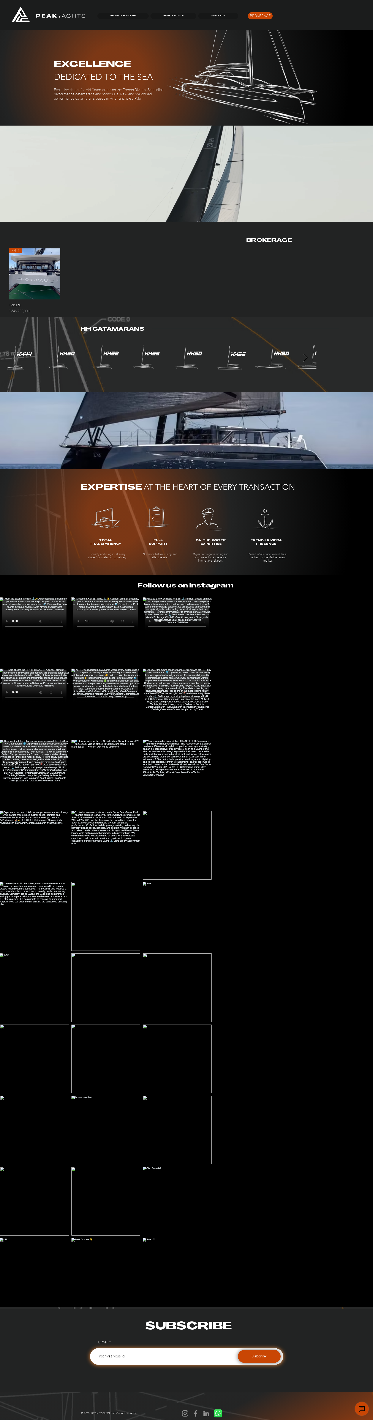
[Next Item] (360, 952)
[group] (186, 281)
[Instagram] (185, 1413)
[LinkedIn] (206, 1413)
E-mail (103, 1342)
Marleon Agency (126, 1413)
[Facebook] (195, 1413)
